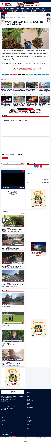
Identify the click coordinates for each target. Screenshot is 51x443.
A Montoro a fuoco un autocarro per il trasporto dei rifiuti (11, 266)
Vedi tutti (47, 171)
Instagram (13, 74)
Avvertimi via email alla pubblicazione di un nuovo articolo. (12, 154)
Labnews (28, 403)
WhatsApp (29, 74)
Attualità (17, 8)
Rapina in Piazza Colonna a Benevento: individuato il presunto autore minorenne (6, 104)
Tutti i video (22, 213)
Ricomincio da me (30, 407)
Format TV (43, 8)
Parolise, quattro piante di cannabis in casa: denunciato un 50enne (44, 104)
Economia (22, 8)
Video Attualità (29, 420)
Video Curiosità (29, 427)
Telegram (45, 74)
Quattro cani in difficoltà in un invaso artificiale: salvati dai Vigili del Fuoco (6, 90)
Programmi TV (29, 395)
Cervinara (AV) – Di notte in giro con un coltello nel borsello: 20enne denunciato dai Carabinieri (31, 91)
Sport (33, 8)
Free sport (29, 399)
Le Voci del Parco (30, 404)
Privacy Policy (29, 393)
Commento (4, 123)
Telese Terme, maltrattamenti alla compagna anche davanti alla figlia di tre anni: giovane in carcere (44, 91)
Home (2, 8)
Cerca (15, 0)
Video (28, 428)
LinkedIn (37, 74)
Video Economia (30, 421)
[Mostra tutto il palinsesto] (38, 185)
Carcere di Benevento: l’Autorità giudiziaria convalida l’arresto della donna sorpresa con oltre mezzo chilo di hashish (19, 91)
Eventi (3, 425)
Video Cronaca (29, 417)
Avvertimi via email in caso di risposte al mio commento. (11, 150)
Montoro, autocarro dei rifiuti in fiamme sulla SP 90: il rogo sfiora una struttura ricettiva (31, 104)
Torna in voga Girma (5, 326)
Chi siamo (2, 0)
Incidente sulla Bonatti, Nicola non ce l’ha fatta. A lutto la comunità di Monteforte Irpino (19, 104)
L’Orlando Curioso (30, 400)
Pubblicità (11, 0)
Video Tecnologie (30, 425)
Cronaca (6, 8)
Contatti (6, 0)
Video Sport (29, 424)
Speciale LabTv (29, 396)
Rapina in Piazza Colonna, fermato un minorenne (10, 248)
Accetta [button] (26, 441)
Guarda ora (22, 187)
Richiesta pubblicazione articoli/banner (8, 432)
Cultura (27, 8)
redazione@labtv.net (4, 409)
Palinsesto (38, 8)
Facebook (5, 74)
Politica (11, 8)
